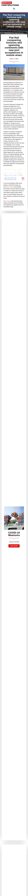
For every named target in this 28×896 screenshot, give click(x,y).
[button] (14, 8)
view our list (9, 187)
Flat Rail (12, 90)
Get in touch (7, 201)
